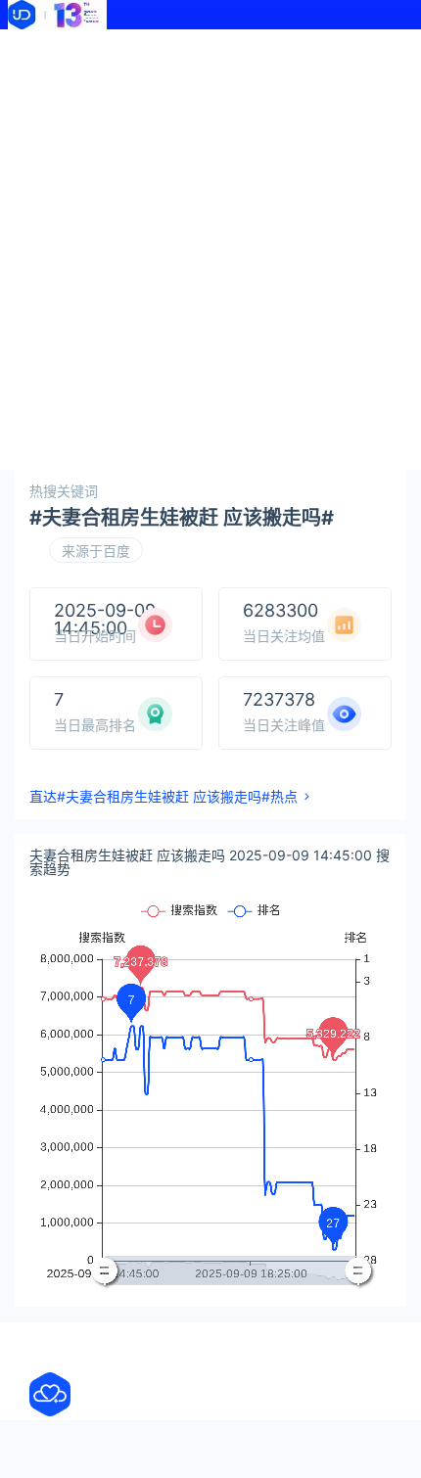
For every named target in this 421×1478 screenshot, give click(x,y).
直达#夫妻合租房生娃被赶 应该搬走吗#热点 (163, 797)
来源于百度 (96, 550)
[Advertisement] (210, 249)
